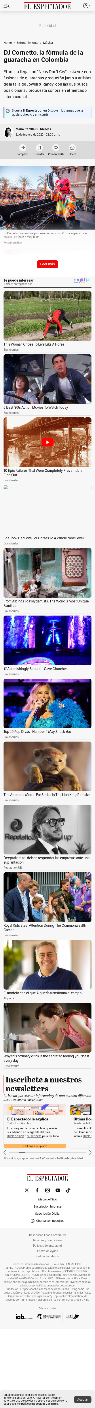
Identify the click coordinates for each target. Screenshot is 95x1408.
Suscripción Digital (47, 1214)
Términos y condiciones (48, 1240)
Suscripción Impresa (47, 1206)
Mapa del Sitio (47, 1199)
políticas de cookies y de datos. (40, 1403)
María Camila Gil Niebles (33, 129)
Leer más (47, 264)
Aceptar (82, 1400)
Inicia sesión (15, 1136)
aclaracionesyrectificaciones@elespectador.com (47, 1285)
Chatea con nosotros (50, 1221)
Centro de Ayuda (47, 1251)
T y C (42, 1158)
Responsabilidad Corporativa (47, 1235)
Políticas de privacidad (47, 1245)
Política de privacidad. (70, 1158)
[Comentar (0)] (55, 148)
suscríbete (34, 1136)
